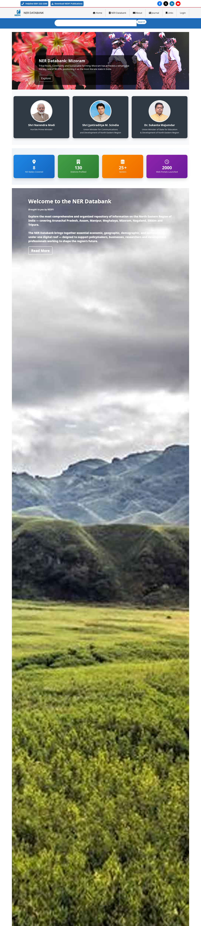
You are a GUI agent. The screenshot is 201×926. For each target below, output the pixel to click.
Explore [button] (46, 78)
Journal (155, 12)
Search (141, 21)
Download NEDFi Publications (68, 3)
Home (99, 12)
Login (183, 12)
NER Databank (118, 12)
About (139, 12)
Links (170, 12)
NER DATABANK (34, 13)
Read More (40, 250)
